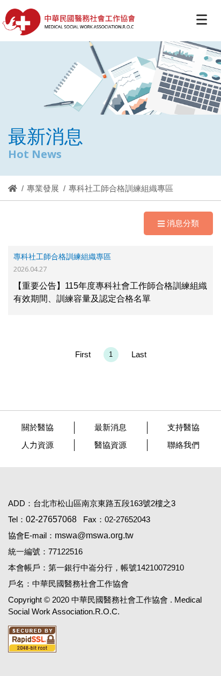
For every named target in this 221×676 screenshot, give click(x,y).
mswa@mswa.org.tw (94, 535)
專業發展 (43, 188)
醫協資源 (110, 444)
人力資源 (37, 444)
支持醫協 (183, 427)
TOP (204, 642)
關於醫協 (37, 427)
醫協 (69, 22)
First (83, 354)
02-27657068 (51, 519)
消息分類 (183, 223)
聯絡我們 (183, 444)
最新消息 (110, 427)
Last (138, 354)
